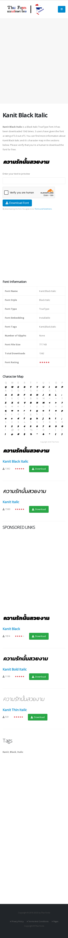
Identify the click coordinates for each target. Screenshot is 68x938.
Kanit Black (11, 628)
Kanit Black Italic (15, 461)
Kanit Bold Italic (15, 669)
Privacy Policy (18, 921)
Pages (55, 921)
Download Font (18, 203)
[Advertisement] (34, 61)
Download (40, 468)
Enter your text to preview (16, 173)
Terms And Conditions (38, 921)
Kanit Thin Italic (15, 709)
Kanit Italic (11, 501)
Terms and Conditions (43, 209)
